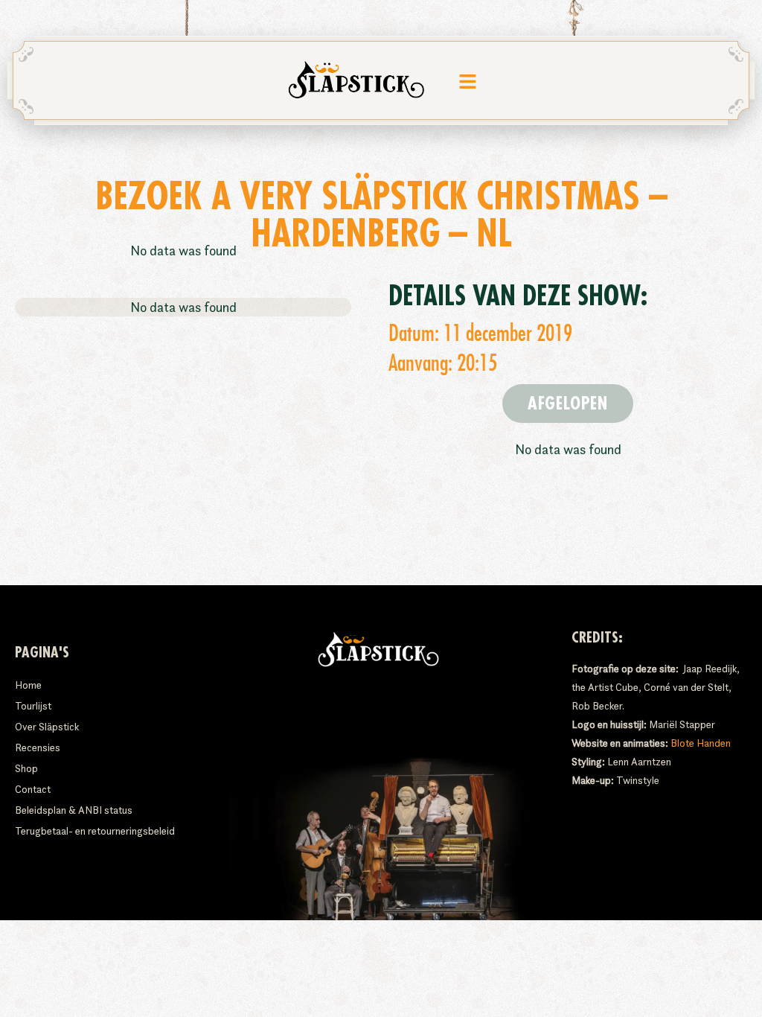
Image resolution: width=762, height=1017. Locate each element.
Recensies (37, 747)
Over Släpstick (47, 726)
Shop (26, 768)
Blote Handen (700, 743)
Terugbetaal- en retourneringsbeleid (95, 831)
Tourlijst (33, 705)
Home (28, 685)
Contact (33, 789)
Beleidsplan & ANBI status (73, 810)
